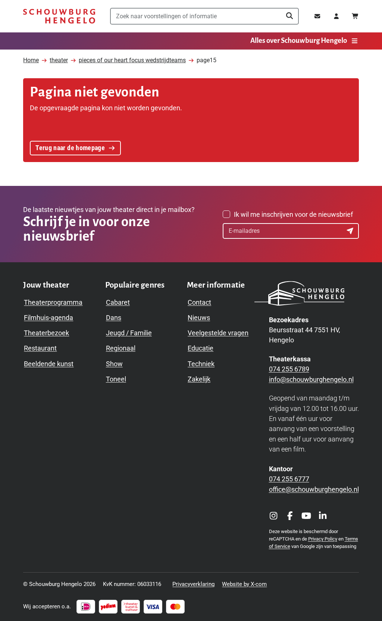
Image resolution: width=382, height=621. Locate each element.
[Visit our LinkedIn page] (322, 515)
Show (114, 364)
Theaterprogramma (53, 302)
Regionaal (120, 348)
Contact (199, 302)
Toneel (116, 379)
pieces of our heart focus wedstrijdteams (132, 60)
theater (59, 60)
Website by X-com (244, 584)
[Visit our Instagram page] (273, 515)
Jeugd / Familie (129, 333)
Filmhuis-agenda (48, 317)
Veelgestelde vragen (218, 333)
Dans (113, 317)
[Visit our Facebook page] (289, 515)
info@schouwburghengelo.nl (311, 379)
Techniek (201, 364)
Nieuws (199, 317)
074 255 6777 (289, 479)
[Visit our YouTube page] (306, 515)
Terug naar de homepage (70, 148)
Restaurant (40, 348)
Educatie (200, 348)
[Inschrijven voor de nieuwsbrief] (351, 231)
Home (31, 60)
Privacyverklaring (193, 584)
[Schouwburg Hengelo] (59, 16)
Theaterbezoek (46, 333)
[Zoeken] (289, 16)
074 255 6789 (289, 369)
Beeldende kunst (48, 364)
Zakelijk (199, 379)
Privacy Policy (322, 539)
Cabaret (118, 302)
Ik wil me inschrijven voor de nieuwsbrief (293, 214)
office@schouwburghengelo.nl (314, 489)
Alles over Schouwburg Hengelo (298, 40)
